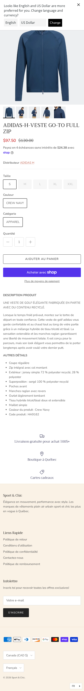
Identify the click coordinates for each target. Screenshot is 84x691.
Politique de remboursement (21, 564)
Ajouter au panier (42, 259)
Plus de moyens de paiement (42, 281)
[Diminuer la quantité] (8, 242)
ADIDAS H (27, 163)
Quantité (9, 234)
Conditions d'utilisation (17, 545)
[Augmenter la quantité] (30, 242)
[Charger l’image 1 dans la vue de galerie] (42, 63)
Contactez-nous (13, 558)
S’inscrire (16, 612)
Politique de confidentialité (20, 552)
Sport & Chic (18, 677)
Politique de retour (15, 539)
